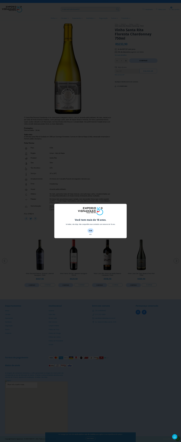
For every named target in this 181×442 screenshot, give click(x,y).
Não (90, 234)
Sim (90, 231)
